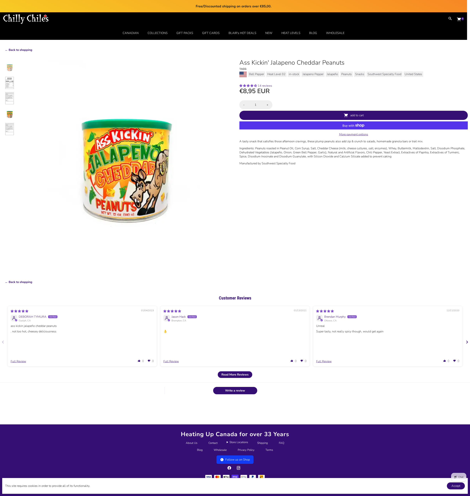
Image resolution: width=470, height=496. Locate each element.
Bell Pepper (256, 74)
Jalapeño (332, 74)
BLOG (313, 33)
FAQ (281, 443)
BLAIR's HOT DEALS (242, 33)
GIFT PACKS (184, 33)
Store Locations (238, 442)
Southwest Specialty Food (384, 74)
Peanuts (346, 74)
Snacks (359, 74)
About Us (191, 443)
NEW (268, 33)
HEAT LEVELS (290, 33)
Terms (269, 450)
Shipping (262, 443)
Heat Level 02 (276, 74)
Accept (455, 486)
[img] (19, 311)
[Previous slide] (3, 342)
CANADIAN (131, 33)
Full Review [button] (18, 361)
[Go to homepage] (26, 23)
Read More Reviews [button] (235, 375)
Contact (213, 443)
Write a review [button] (235, 391)
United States (413, 74)
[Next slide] (467, 342)
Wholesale (220, 450)
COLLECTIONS (158, 33)
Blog (200, 450)
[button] (248, 86)
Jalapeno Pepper (313, 74)
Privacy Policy (246, 450)
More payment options (353, 134)
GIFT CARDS (211, 33)
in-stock (294, 74)
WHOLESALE (335, 33)
